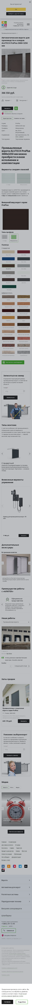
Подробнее (22, 1002)
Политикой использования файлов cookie (14, 995)
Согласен (7, 1002)
